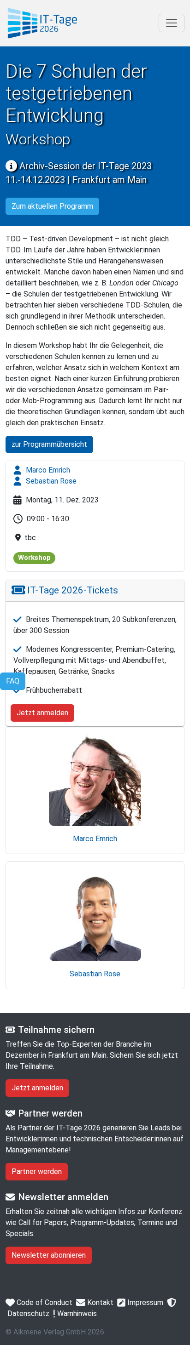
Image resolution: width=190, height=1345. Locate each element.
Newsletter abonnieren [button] (49, 1255)
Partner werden (37, 1171)
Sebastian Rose (50, 481)
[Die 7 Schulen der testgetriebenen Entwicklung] (42, 23)
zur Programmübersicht (49, 444)
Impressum (144, 1302)
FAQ (12, 681)
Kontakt (99, 1302)
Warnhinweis (76, 1313)
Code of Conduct (43, 1302)
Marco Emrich (47, 470)
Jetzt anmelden (42, 712)
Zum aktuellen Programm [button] (52, 206)
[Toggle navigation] (171, 23)
